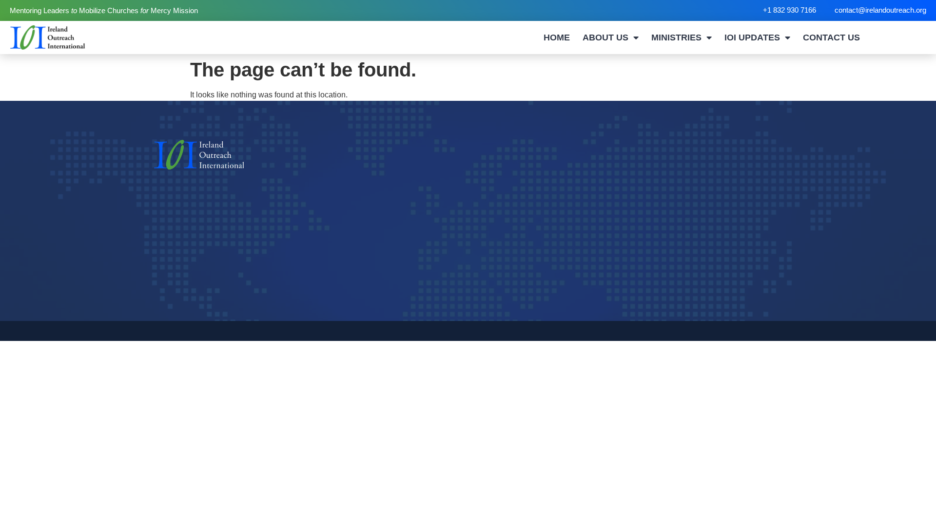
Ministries (676, 37)
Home (557, 37)
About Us (605, 37)
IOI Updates (752, 37)
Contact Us (831, 37)
